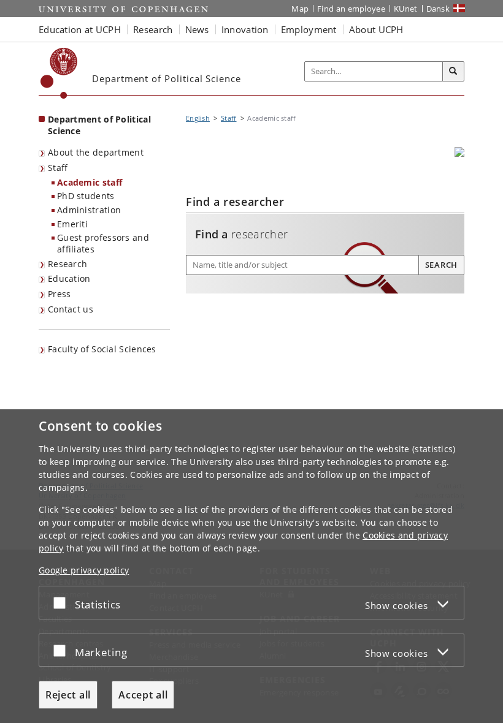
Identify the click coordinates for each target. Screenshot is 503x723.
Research (67, 264)
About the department (96, 152)
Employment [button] (309, 29)
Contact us (70, 309)
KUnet (406, 8)
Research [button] (152, 29)
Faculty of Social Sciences (102, 349)
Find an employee (351, 8)
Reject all (68, 695)
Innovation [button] (245, 29)
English (198, 118)
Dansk (438, 8)
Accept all (142, 695)
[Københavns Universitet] (59, 73)
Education (69, 278)
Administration (89, 210)
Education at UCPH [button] (80, 29)
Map (300, 8)
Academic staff (89, 182)
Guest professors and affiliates (103, 243)
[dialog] (251, 566)
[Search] (453, 71)
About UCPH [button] (376, 29)
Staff (58, 167)
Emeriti (72, 224)
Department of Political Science (99, 125)
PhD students (86, 196)
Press (59, 294)
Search (441, 264)
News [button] (197, 29)
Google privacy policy (84, 570)
